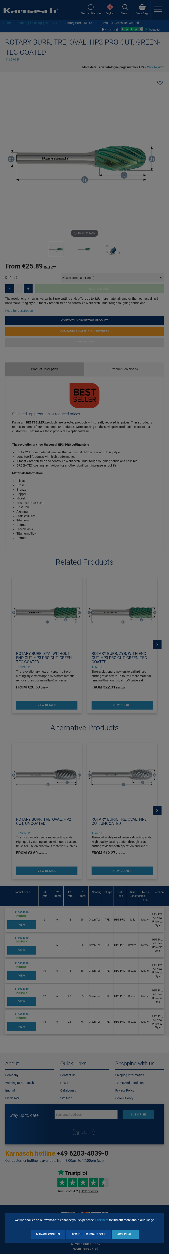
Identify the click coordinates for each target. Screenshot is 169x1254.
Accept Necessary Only (89, 1234)
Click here (101, 1220)
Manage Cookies (48, 1234)
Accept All (125, 1234)
